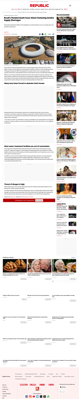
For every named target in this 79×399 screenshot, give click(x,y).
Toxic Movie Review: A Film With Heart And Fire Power (66, 178)
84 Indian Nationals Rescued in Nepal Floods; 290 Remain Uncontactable (66, 29)
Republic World (32, 1)
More (65, 9)
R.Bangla (41, 1)
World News (7, 34)
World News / (8, 12)
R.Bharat (37, 1)
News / (3, 12)
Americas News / (14, 12)
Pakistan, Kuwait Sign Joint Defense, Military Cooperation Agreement (66, 123)
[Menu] (69, 5)
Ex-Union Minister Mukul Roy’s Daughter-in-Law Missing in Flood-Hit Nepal (66, 197)
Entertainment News (61, 181)
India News (59, 107)
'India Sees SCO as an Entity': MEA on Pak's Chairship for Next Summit (66, 141)
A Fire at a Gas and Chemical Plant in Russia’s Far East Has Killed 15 (66, 66)
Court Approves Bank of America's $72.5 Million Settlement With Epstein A (66, 48)
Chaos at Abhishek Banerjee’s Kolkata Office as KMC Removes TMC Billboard (66, 160)
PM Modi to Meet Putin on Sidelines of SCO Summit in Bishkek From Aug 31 (66, 105)
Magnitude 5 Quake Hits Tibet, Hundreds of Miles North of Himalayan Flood (66, 85)
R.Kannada (46, 1)
